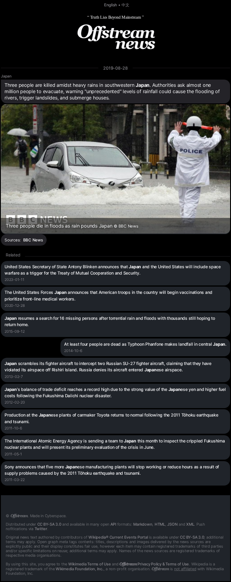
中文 (125, 4)
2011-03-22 (15, 479)
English (110, 4)
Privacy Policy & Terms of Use (154, 564)
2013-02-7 (14, 376)
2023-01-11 (14, 279)
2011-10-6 (13, 428)
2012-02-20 (15, 402)
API (113, 524)
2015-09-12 (15, 331)
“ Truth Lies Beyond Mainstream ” (115, 17)
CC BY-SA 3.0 (49, 524)
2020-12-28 (15, 305)
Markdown (142, 524)
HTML (160, 524)
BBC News (33, 240)
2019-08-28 (115, 68)
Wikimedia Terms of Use (89, 564)
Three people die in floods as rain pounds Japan (72, 226)
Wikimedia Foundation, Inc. (79, 569)
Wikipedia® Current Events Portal (118, 537)
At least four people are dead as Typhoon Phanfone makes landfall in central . (145, 344)
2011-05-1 (13, 454)
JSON (172, 524)
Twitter (41, 529)
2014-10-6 (73, 350)
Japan (6, 76)
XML (190, 524)
